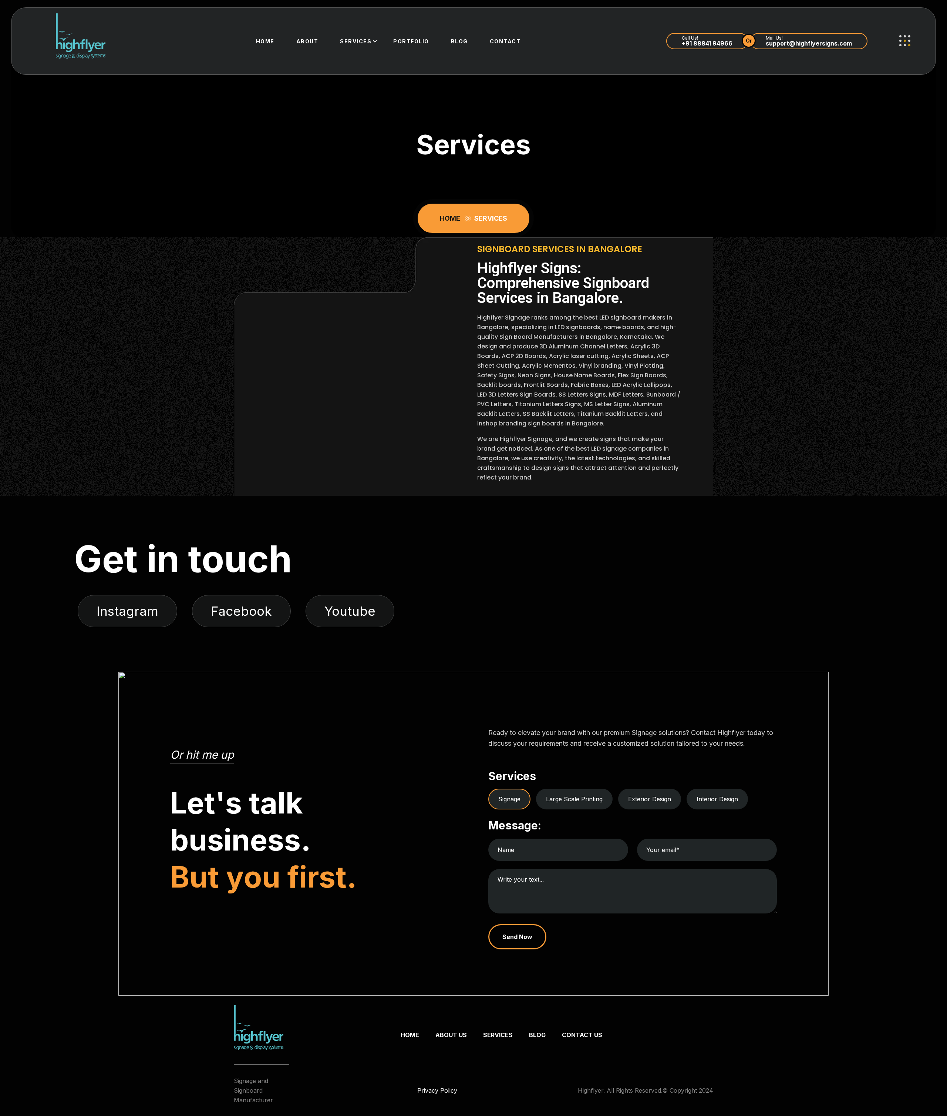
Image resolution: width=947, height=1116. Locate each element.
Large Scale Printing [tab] (574, 799)
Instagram (127, 611)
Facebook (241, 611)
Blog (459, 41)
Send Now (517, 936)
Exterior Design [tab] (649, 799)
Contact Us (582, 1035)
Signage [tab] (509, 799)
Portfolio (411, 41)
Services (355, 41)
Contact (505, 41)
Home (265, 41)
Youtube (349, 611)
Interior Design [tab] (717, 799)
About (307, 41)
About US (451, 1035)
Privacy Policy (437, 1090)
